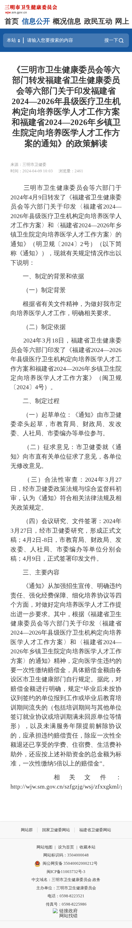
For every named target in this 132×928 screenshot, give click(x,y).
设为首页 (66, 847)
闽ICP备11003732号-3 (66, 871)
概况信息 (67, 21)
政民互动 (98, 21)
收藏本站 (87, 847)
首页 (12, 21)
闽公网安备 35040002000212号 (70, 863)
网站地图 (44, 847)
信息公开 (36, 21)
